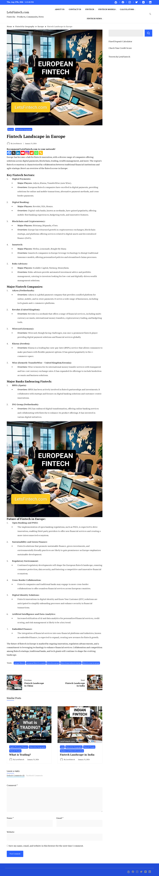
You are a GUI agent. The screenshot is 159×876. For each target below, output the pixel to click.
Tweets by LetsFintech (119, 56)
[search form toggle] (150, 14)
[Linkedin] (18, 153)
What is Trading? (20, 754)
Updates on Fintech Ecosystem (72, 751)
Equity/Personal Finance (19, 747)
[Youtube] (23, 153)
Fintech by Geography (24, 129)
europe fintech (19, 663)
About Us (59, 9)
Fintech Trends (15, 751)
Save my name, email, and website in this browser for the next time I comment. (46, 845)
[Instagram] (27, 153)
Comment (12, 785)
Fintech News (94, 18)
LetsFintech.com (18, 12)
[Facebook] (9, 153)
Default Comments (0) (15, 775)
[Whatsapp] (36, 153)
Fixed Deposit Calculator (120, 41)
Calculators (127, 9)
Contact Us (75, 9)
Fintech (89, 9)
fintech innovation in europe (71, 663)
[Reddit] (32, 153)
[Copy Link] (41, 153)
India (62, 747)
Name (10, 818)
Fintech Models (106, 9)
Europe (10, 129)
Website (10, 831)
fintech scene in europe (91, 663)
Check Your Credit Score (120, 48)
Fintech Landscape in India (77, 754)
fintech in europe (53, 663)
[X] (14, 153)
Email (59, 818)
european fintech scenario (35, 663)
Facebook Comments (34, 775)
